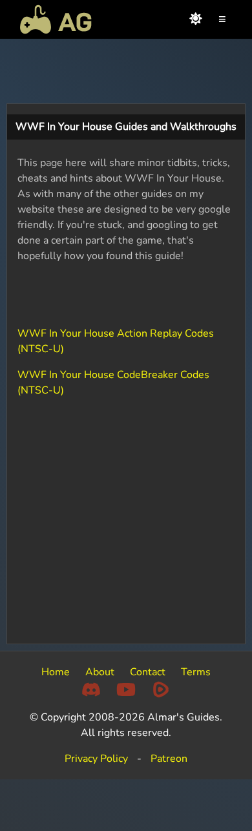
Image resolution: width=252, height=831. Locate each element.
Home (55, 672)
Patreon (169, 759)
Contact (147, 672)
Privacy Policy (96, 759)
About (99, 672)
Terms (196, 672)
